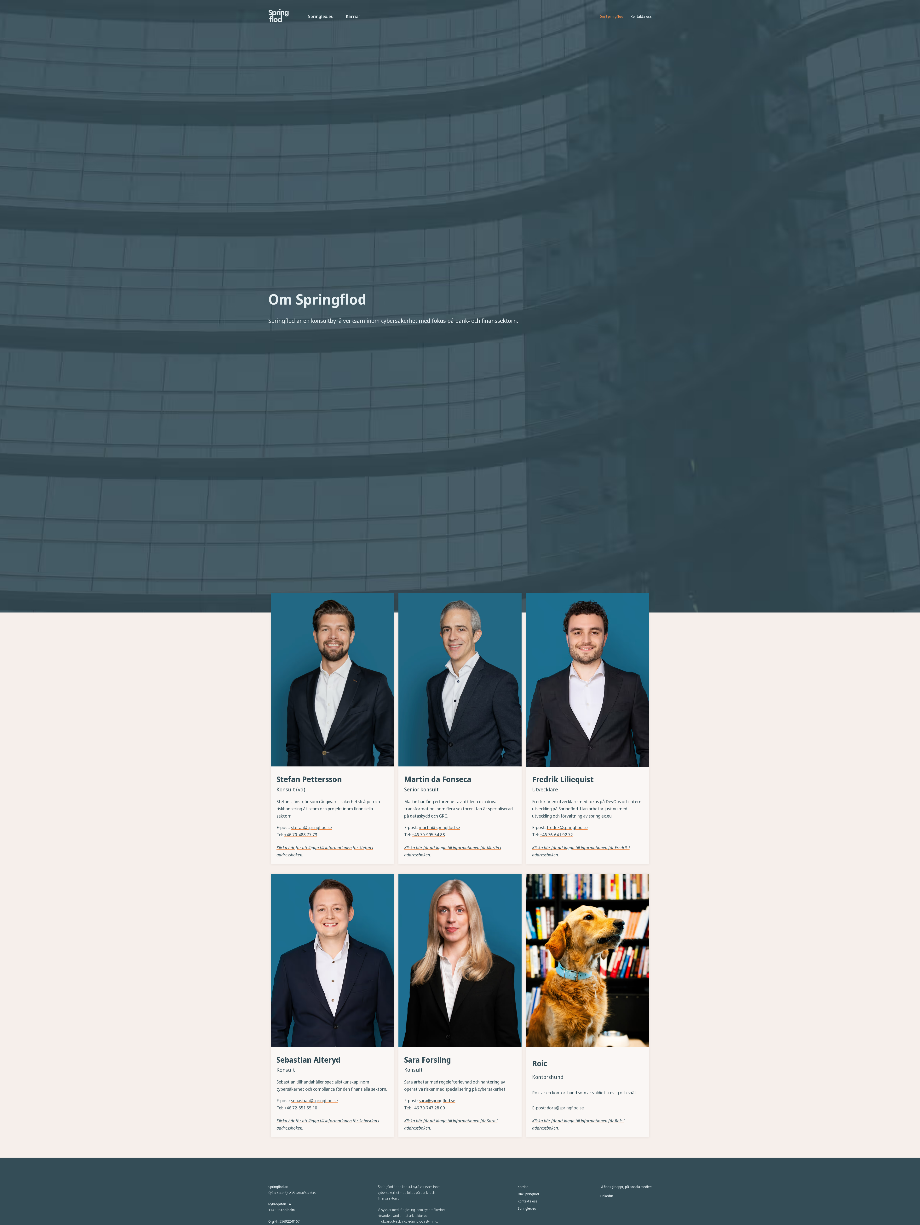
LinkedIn (606, 1196)
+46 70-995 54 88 (428, 834)
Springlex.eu (321, 16)
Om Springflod (611, 16)
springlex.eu (600, 816)
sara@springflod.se (437, 1100)
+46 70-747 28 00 (428, 1108)
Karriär (353, 16)
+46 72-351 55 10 (300, 1108)
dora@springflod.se (565, 1108)
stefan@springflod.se (311, 827)
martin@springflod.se (439, 827)
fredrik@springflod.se (567, 827)
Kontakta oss (641, 16)
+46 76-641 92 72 (556, 834)
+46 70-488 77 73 (300, 834)
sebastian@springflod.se (314, 1100)
